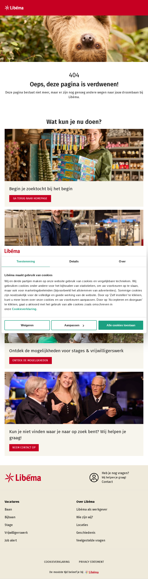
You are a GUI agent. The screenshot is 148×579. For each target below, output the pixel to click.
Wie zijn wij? (84, 517)
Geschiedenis (85, 532)
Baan (8, 509)
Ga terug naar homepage (30, 198)
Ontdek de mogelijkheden (30, 360)
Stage (9, 525)
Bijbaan (10, 517)
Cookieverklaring (24, 309)
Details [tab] (74, 261)
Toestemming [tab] (26, 261)
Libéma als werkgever (91, 509)
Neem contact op (24, 447)
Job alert (11, 540)
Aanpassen (71, 325)
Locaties (82, 525)
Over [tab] (122, 261)
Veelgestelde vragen (90, 540)
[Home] (14, 7)
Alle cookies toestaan (121, 325)
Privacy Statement (91, 562)
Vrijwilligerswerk (16, 532)
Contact (107, 482)
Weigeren (27, 325)
